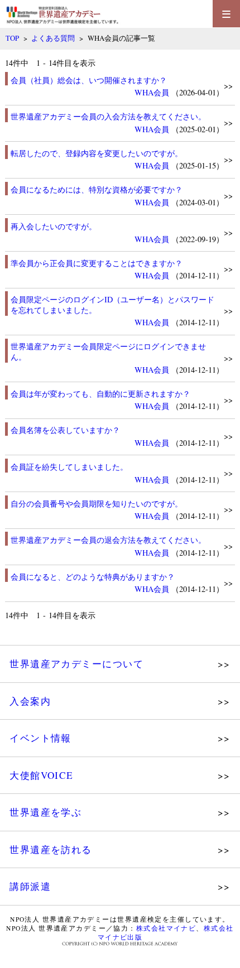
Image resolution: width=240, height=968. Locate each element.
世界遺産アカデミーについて (76, 663)
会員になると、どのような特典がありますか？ (93, 576)
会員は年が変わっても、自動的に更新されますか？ (100, 393)
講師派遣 (30, 886)
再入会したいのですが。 (54, 226)
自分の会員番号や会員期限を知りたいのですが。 (97, 503)
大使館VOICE (41, 775)
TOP (12, 38)
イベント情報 (40, 737)
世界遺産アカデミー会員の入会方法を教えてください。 (108, 116)
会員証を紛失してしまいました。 (69, 466)
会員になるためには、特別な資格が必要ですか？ (97, 189)
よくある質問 (53, 38)
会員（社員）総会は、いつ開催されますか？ (89, 80)
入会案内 (30, 701)
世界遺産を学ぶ (45, 812)
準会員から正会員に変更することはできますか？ (97, 263)
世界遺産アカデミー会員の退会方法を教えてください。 (108, 539)
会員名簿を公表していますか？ (65, 430)
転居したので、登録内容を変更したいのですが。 (97, 153)
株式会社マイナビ (166, 928)
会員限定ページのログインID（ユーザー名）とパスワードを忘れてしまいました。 (112, 304)
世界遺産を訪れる (50, 849)
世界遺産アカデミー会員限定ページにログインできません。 (108, 351)
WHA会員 (152, 92)
